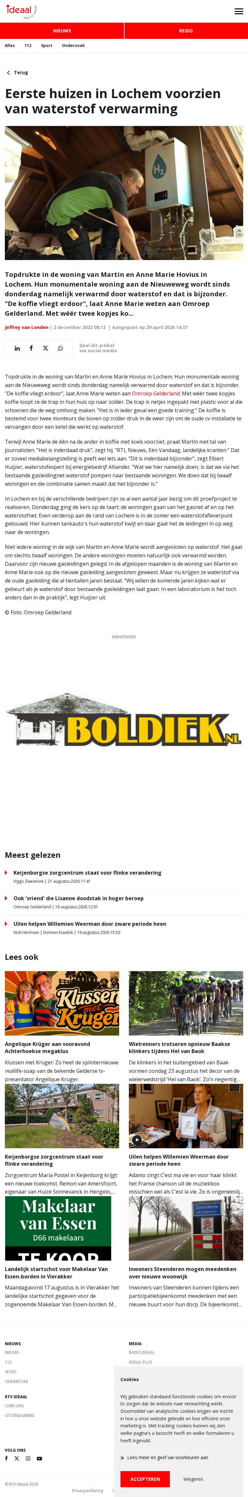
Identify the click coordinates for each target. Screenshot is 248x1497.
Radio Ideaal (142, 1352)
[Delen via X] (45, 348)
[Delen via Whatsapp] (60, 348)
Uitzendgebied (20, 1415)
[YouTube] (39, 1458)
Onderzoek (73, 45)
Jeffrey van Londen (26, 327)
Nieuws (62, 31)
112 (28, 45)
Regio (186, 31)
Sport (46, 45)
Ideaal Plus (140, 1362)
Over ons (14, 1406)
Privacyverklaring (87, 1490)
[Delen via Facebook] (31, 348)
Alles (10, 45)
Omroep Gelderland (156, 393)
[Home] (62, 11)
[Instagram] (28, 1458)
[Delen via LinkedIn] (17, 348)
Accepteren (145, 1479)
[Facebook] (6, 1458)
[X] (16, 1458)
